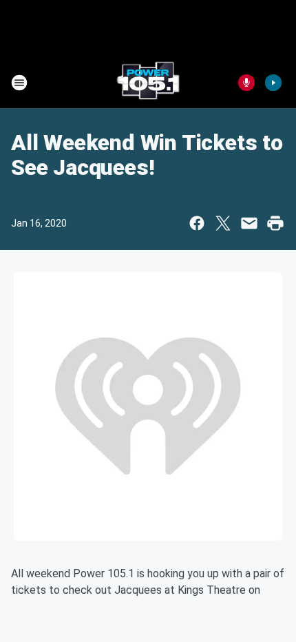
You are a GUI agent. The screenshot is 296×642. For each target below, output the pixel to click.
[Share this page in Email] (249, 223)
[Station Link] (148, 83)
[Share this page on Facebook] (197, 223)
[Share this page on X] (223, 223)
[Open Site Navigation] (19, 82)
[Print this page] (275, 223)
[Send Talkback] (246, 82)
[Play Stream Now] (273, 82)
